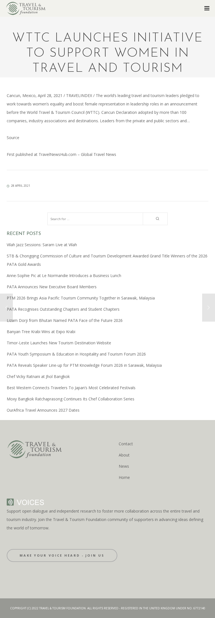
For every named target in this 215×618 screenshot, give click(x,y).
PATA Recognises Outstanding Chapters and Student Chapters (63, 309)
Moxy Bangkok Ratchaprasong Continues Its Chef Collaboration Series (70, 399)
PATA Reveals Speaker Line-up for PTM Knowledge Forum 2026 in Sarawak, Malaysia (84, 365)
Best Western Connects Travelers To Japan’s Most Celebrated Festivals (71, 387)
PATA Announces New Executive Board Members (52, 286)
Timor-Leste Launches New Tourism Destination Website (59, 342)
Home (124, 477)
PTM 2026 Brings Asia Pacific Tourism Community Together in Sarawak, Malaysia (81, 298)
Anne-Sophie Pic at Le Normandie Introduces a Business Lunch (64, 275)
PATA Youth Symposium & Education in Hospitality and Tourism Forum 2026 (76, 354)
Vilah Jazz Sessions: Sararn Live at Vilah (42, 244)
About (124, 455)
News (124, 466)
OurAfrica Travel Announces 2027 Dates (43, 410)
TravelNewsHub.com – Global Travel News (77, 154)
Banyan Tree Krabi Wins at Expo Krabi (41, 331)
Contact (126, 443)
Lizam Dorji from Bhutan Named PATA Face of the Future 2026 (65, 320)
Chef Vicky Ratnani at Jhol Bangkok (38, 376)
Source (13, 137)
